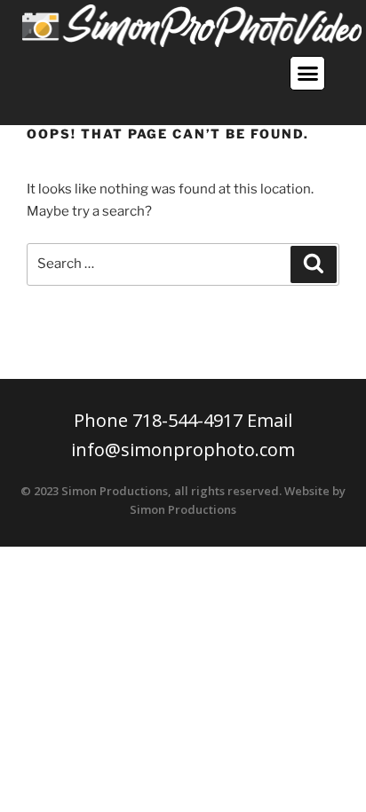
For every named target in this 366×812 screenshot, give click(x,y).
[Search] (313, 264)
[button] (307, 73)
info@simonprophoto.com (183, 449)
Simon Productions (183, 509)
